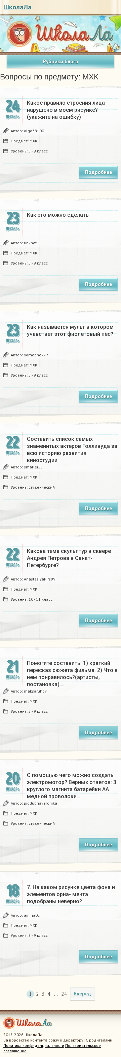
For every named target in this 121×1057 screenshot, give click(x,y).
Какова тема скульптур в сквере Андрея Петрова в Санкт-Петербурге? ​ (69, 558)
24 (63, 994)
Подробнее (98, 172)
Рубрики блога (60, 61)
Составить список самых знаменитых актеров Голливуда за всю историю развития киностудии (72, 449)
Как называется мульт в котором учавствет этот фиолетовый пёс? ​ (71, 330)
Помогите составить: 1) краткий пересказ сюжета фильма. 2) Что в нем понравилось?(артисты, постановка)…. (72, 674)
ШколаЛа (17, 7)
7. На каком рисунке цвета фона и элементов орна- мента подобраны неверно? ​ (71, 894)
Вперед (82, 993)
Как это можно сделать (58, 215)
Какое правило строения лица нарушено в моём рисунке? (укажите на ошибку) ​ (66, 110)
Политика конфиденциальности (33, 1045)
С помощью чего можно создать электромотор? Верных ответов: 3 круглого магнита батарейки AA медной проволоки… (71, 786)
